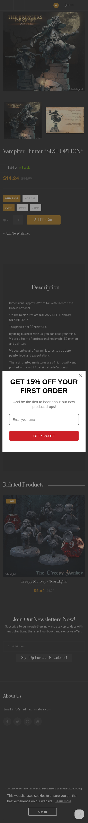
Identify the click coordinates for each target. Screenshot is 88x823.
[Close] (81, 376)
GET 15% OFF (44, 436)
